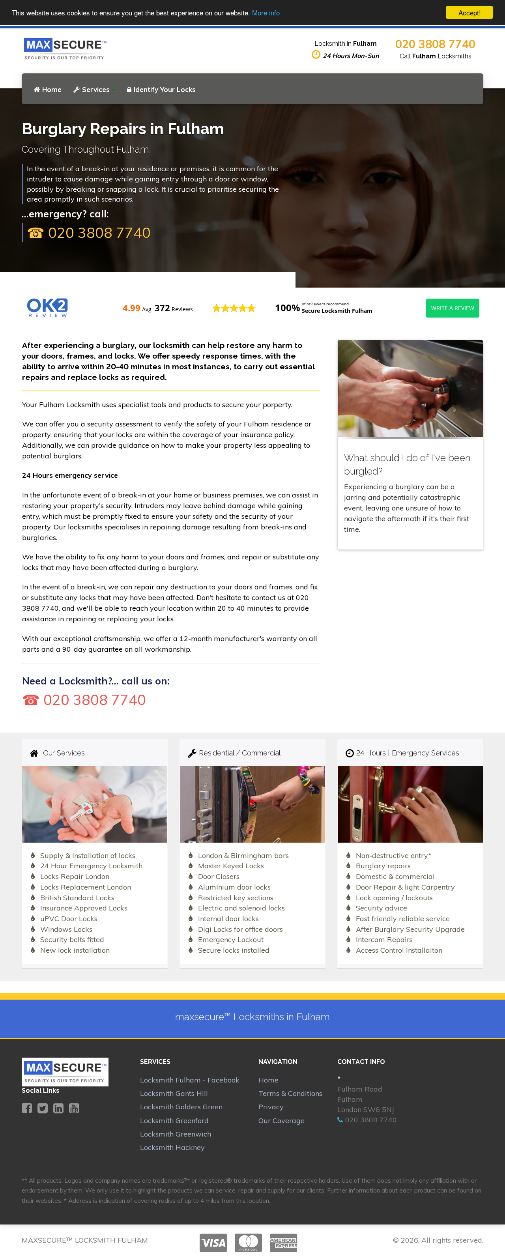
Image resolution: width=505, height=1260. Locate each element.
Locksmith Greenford (174, 1120)
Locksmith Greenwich (175, 1133)
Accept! (469, 12)
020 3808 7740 (435, 44)
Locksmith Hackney (172, 1147)
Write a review (452, 308)
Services (96, 89)
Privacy (271, 1106)
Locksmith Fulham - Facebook (189, 1079)
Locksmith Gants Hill (174, 1093)
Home (52, 89)
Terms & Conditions (290, 1093)
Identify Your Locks (165, 89)
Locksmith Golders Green (181, 1106)
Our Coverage (281, 1120)
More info (266, 13)
